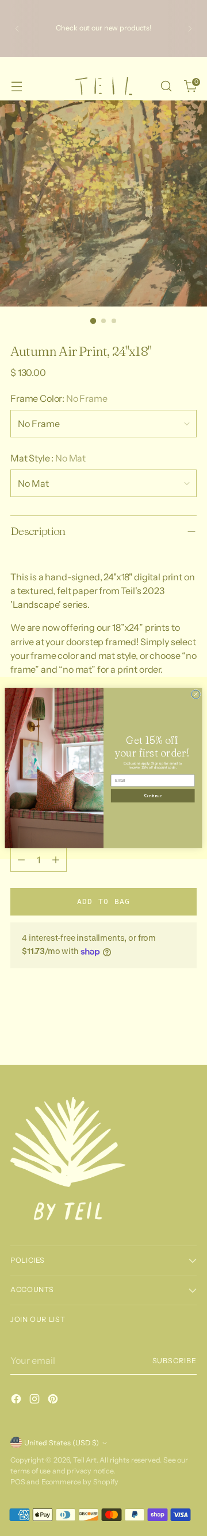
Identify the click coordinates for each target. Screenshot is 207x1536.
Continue (153, 795)
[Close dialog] (195, 694)
